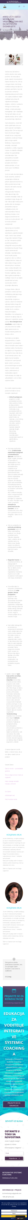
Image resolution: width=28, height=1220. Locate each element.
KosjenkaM (8, 30)
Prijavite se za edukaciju (14, 1104)
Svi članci (8, 791)
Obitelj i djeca (7, 33)
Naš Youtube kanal (11, 799)
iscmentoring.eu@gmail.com (14, 1003)
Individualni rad (10, 795)
